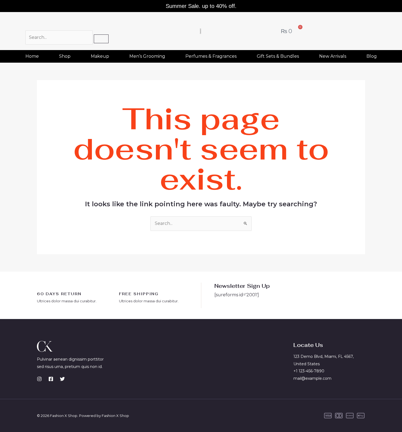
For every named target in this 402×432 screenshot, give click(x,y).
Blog (371, 56)
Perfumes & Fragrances (211, 56)
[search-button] (101, 38)
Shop (65, 56)
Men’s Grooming (147, 56)
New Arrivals (332, 56)
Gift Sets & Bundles (278, 56)
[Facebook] (50, 378)
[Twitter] (62, 378)
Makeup (100, 56)
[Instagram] (39, 378)
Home (32, 56)
